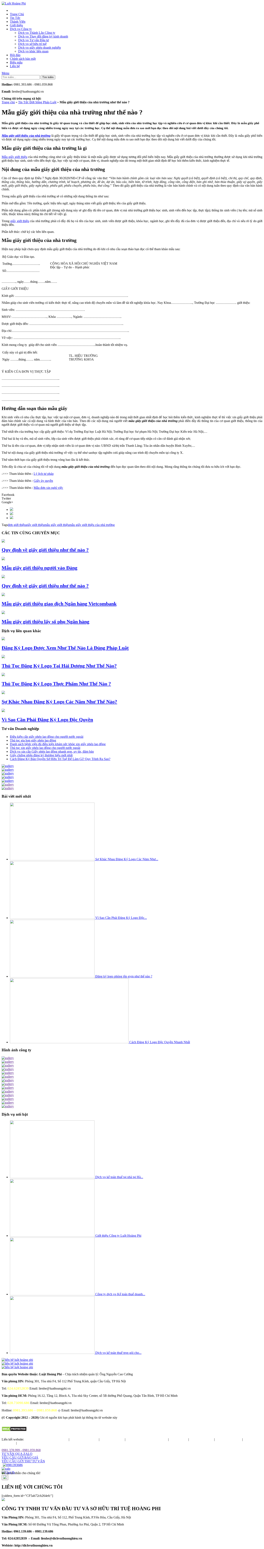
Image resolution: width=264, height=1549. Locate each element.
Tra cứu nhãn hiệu (112, 1439)
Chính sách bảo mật (23, 58)
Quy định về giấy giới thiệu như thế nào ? (45, 550)
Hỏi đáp (15, 55)
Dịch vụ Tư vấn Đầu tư (33, 40)
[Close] (5, 1477)
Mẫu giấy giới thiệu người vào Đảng (39, 568)
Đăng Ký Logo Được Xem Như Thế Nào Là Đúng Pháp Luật (65, 648)
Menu (5, 73)
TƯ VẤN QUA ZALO (17, 1454)
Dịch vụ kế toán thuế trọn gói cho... (118, 1352)
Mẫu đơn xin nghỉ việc (48, 487)
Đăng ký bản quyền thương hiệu (47, 1439)
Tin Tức (15, 18)
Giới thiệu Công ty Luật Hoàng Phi (118, 1235)
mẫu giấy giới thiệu (56, 525)
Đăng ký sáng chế (201, 1439)
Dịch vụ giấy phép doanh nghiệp (39, 47)
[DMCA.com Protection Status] (14, 1430)
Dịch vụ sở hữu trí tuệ (32, 44)
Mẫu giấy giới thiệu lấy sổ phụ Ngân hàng (45, 621)
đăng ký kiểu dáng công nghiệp (146, 1439)
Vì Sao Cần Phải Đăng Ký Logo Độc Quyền (47, 719)
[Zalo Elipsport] (6, 1468)
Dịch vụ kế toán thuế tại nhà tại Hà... (119, 1177)
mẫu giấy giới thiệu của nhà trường (92, 525)
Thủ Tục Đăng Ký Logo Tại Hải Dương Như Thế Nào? (59, 665)
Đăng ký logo (178, 1439)
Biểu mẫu (16, 62)
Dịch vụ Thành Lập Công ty (36, 32)
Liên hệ (15, 66)
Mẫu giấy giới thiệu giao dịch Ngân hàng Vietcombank (59, 603)
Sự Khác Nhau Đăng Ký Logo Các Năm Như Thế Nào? (59, 701)
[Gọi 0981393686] (13, 1465)
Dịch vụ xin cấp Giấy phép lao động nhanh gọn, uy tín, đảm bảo (52, 751)
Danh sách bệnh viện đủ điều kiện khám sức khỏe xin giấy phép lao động (58, 744)
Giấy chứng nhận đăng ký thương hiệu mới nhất (41, 755)
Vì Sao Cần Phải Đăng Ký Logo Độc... (121, 917)
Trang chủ (8, 102)
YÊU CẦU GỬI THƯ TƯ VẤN (23, 1461)
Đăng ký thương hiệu (84, 1439)
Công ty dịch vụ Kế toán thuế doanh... (120, 1294)
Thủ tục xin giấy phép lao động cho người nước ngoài (45, 748)
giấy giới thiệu (19, 221)
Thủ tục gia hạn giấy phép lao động (33, 740)
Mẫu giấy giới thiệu (14, 157)
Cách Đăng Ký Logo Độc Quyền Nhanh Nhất (159, 1042)
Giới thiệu (16, 25)
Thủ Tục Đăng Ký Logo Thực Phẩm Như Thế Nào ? (56, 683)
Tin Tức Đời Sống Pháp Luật (37, 102)
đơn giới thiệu (17, 525)
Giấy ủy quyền (43, 480)
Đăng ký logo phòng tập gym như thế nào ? (123, 976)
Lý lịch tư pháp (44, 473)
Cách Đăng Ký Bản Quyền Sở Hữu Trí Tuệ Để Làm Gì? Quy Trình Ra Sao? (60, 759)
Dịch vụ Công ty (21, 29)
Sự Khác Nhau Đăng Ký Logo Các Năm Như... (126, 859)
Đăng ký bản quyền (228, 1439)
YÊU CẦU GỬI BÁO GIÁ (20, 1457)
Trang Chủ (17, 14)
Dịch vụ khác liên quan (33, 51)
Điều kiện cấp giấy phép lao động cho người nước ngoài (46, 736)
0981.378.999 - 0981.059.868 (21, 1450)
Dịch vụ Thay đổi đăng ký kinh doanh (43, 36)
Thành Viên (17, 21)
